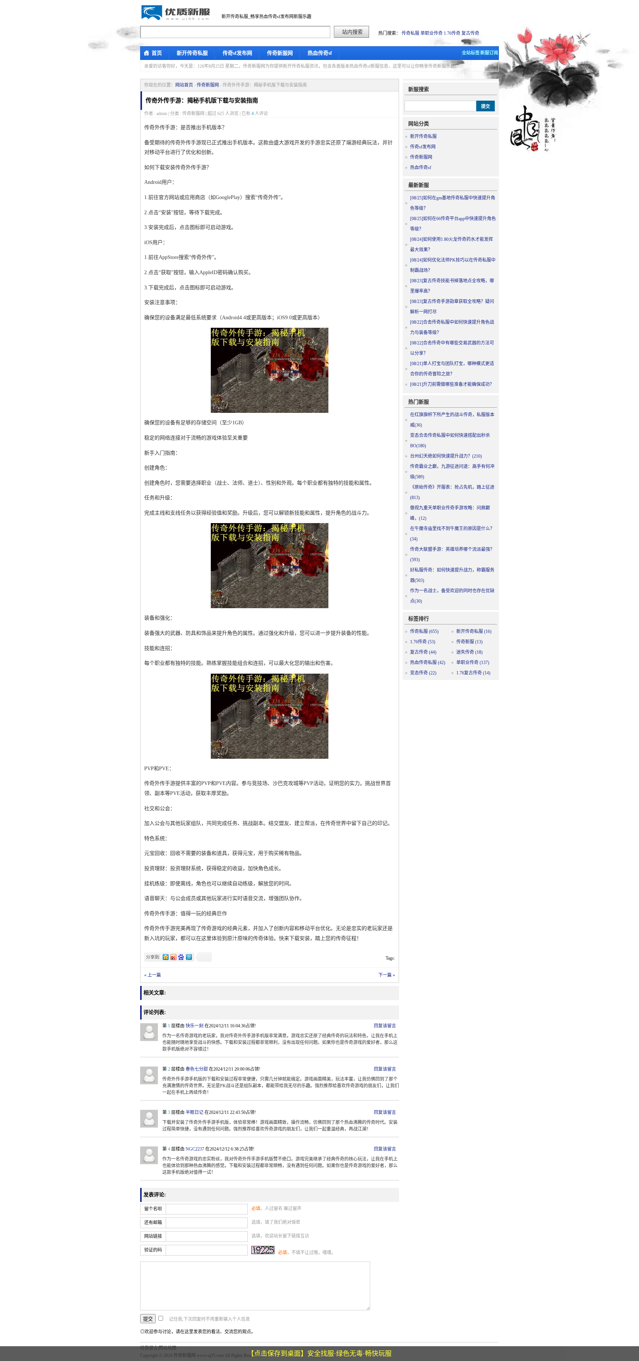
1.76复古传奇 (473, 673)
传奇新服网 (280, 53)
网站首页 (184, 85)
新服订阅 (489, 52)
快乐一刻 (194, 1025)
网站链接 (153, 1236)
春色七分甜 (197, 1069)
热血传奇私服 (427, 662)
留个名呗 (153, 1209)
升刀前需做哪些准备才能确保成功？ (452, 384)
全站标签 (471, 52)
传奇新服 (469, 641)
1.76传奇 (452, 33)
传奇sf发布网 (237, 53)
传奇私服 (410, 33)
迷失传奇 (469, 652)
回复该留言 (385, 1025)
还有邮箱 (153, 1222)
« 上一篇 (152, 975)
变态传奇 (423, 673)
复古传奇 (470, 33)
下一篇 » (386, 975)
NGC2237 (195, 1149)
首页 (157, 53)
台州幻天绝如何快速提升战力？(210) (446, 456)
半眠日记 (194, 1112)
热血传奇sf (320, 53)
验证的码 (153, 1250)
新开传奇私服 (192, 53)
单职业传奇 (431, 33)
